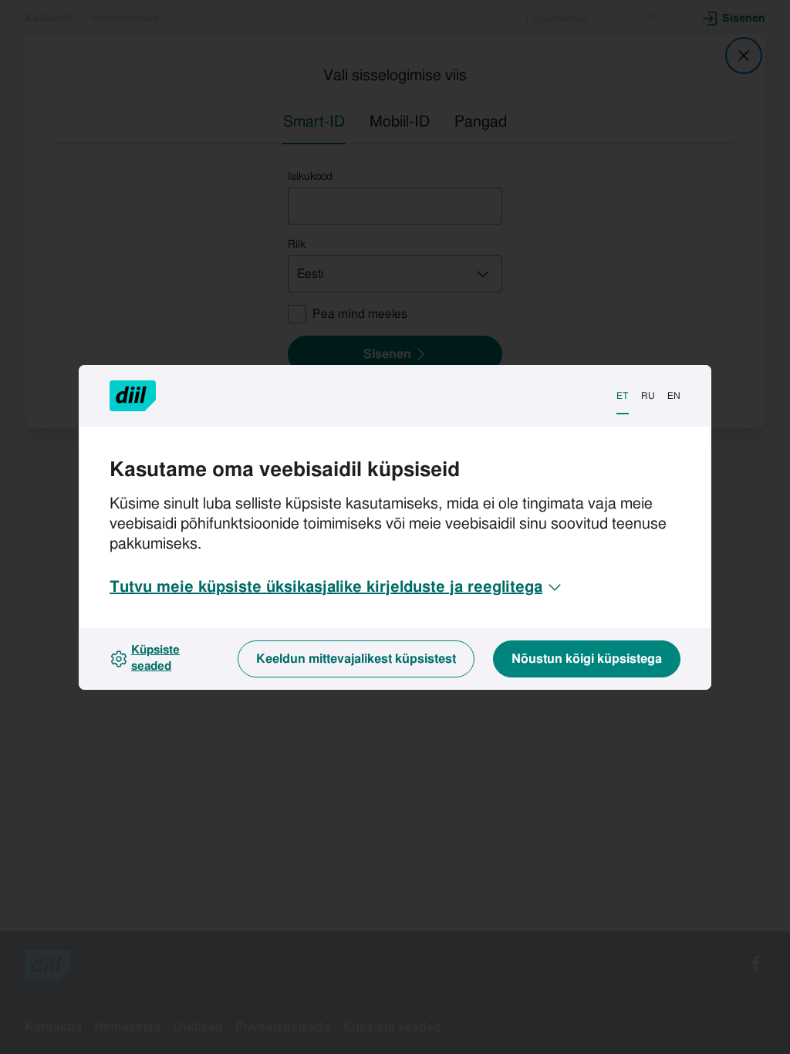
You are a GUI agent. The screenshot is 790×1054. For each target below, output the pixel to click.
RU (648, 395)
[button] (337, 587)
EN (673, 395)
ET (622, 395)
